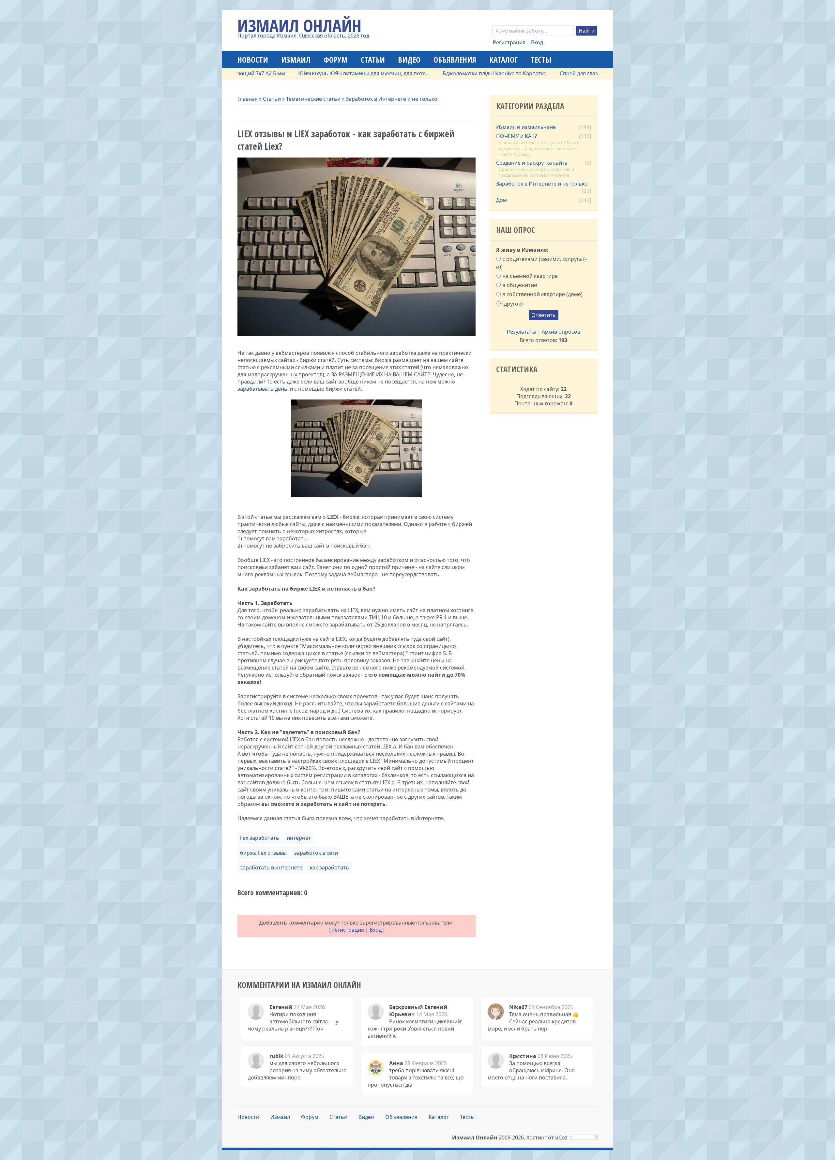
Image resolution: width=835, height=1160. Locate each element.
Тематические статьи (313, 98)
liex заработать (259, 837)
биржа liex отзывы (263, 852)
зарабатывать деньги (265, 388)
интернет (299, 837)
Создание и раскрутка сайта (532, 162)
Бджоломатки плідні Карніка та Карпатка (457, 73)
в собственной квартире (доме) (542, 294)
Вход (537, 42)
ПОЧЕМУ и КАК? (516, 136)
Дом (501, 199)
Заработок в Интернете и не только (391, 98)
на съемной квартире (530, 275)
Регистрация (509, 42)
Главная (247, 98)
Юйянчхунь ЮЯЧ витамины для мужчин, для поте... (326, 73)
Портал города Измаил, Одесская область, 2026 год (303, 35)
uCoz (561, 1137)
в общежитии (519, 285)
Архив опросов (561, 331)
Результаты (521, 331)
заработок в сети (316, 852)
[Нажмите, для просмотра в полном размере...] (356, 495)
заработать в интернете (271, 867)
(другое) (512, 303)
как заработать (329, 867)
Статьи (272, 98)
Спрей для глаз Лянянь (551, 73)
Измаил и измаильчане (526, 126)
